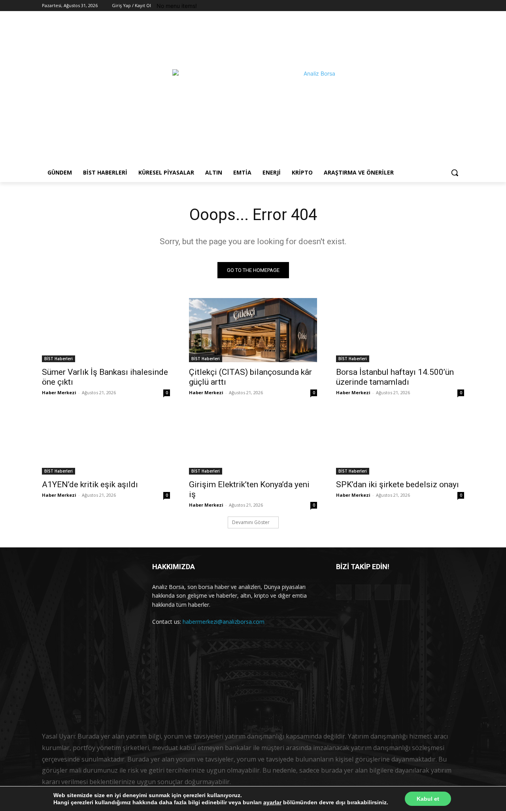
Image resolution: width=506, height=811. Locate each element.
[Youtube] (459, 5)
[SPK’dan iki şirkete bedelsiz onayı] (400, 442)
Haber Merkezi (59, 392)
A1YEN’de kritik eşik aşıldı (90, 484)
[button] (454, 172)
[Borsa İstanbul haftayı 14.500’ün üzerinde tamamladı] (400, 330)
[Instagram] (437, 5)
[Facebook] (426, 5)
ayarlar (272, 802)
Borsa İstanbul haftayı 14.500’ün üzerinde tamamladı (395, 377)
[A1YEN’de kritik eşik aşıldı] (106, 442)
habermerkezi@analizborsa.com (223, 621)
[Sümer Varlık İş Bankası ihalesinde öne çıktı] (106, 330)
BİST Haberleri (58, 358)
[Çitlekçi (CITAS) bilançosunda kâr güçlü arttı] (253, 330)
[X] (448, 5)
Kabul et (428, 799)
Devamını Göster (251, 522)
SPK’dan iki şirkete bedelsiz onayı (397, 484)
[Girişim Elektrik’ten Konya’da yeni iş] (253, 442)
